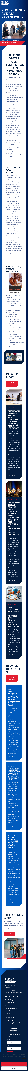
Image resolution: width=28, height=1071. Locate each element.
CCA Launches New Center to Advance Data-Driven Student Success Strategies (14, 617)
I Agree (14, 1064)
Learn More (11, 476)
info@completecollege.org (13, 992)
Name (9, 1039)
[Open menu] (26, 2)
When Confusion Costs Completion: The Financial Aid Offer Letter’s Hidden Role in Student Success (14, 699)
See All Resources (12, 679)
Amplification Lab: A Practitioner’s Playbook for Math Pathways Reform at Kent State (14, 419)
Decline (14, 1068)
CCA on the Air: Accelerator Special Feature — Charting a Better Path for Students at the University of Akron (14, 774)
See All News (12, 384)
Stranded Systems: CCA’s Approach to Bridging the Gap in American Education (13, 842)
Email (9, 1045)
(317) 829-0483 (10, 990)
